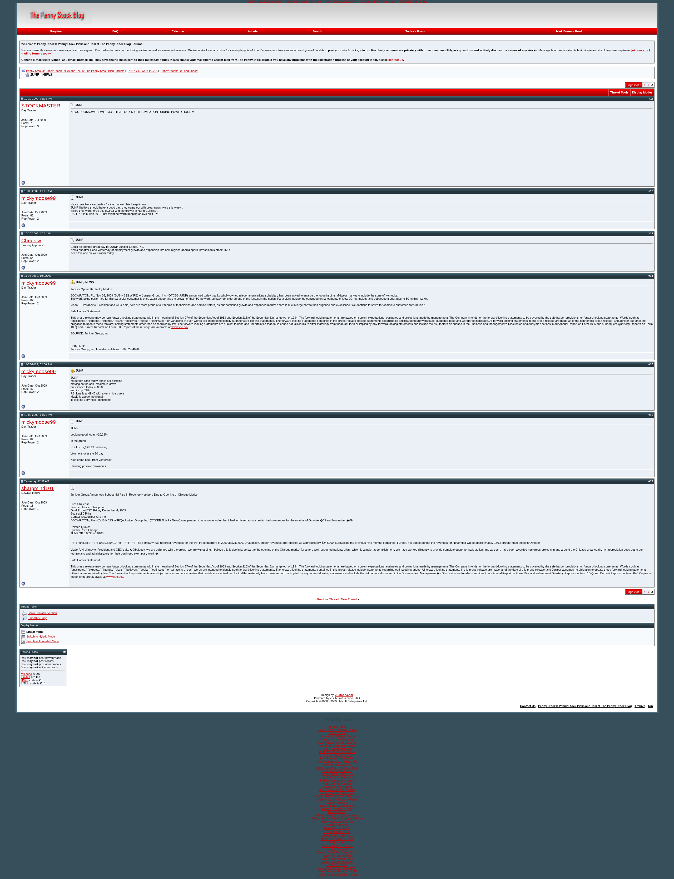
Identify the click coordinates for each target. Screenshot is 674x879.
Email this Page (37, 618)
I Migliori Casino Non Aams (337, 780)
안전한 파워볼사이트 (337, 832)
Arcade (252, 31)
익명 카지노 (337, 842)
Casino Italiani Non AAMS (337, 861)
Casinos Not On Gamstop (337, 739)
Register (56, 31)
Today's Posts (415, 31)
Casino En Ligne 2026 (337, 855)
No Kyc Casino (337, 849)
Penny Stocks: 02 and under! (179, 70)
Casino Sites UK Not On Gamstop (337, 796)
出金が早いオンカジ (337, 828)
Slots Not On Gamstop (337, 755)
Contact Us (528, 706)
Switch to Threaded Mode (42, 641)
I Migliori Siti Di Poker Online (337, 736)
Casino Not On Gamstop (337, 774)
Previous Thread (328, 599)
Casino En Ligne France (337, 786)
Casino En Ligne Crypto (337, 809)
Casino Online (337, 812)
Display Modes (642, 92)
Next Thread (349, 599)
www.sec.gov (179, 327)
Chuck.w (31, 240)
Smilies (25, 677)
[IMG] (24, 680)
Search (317, 31)
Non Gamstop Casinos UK (337, 758)
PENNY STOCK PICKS (142, 70)
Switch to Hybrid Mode (40, 636)
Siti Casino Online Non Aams (337, 745)
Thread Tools (619, 92)
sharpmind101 (37, 488)
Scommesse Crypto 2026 (337, 835)
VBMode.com (344, 695)
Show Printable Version (42, 613)
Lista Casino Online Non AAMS (337, 871)
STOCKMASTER (40, 105)
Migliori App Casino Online (337, 821)
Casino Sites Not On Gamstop (337, 742)
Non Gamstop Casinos (337, 771)
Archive (640, 706)
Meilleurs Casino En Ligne (337, 839)
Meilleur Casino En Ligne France (337, 767)
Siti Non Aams (337, 726)
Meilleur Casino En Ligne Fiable (337, 799)
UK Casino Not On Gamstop (337, 790)
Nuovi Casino (337, 733)
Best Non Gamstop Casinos (337, 752)
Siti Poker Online (337, 865)
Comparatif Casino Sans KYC (337, 868)
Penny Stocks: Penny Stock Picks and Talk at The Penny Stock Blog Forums (75, 70)
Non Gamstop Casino (337, 748)
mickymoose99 (38, 198)
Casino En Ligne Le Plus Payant (337, 874)
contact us (395, 59)
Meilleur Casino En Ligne (337, 846)
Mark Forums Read (569, 31)
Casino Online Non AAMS (337, 858)
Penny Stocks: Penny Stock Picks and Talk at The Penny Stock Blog (585, 706)
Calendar (178, 31)
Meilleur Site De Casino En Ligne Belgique (337, 818)
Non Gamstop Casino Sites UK (337, 761)
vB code (26, 673)
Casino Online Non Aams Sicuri (337, 852)
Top (650, 706)
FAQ (115, 31)
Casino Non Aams (337, 802)
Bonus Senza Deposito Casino (337, 730)
